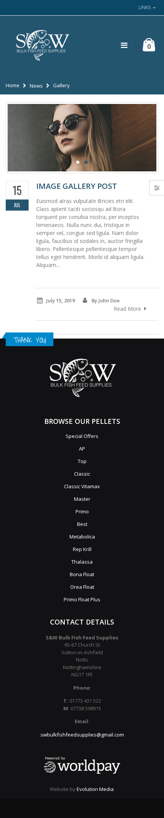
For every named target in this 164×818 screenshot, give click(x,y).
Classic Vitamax (82, 486)
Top (82, 461)
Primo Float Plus (82, 599)
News (36, 85)
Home (12, 85)
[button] (78, 162)
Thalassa (82, 561)
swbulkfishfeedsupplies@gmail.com (82, 734)
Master (82, 498)
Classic (82, 473)
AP (82, 448)
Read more (127, 308)
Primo (82, 511)
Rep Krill (82, 549)
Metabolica (82, 536)
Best (82, 524)
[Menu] (124, 45)
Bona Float (82, 574)
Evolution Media (95, 789)
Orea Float (82, 586)
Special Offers (82, 436)
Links (144, 7)
